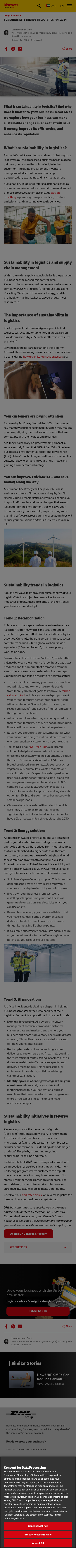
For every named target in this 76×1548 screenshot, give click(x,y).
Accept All (38, 1543)
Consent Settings (38, 1526)
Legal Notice (17, 1518)
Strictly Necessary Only (37, 1534)
